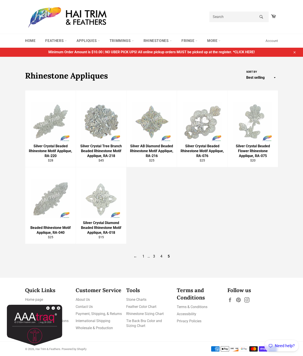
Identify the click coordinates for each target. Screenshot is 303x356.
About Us (83, 299)
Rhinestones (157, 41)
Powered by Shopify (74, 349)
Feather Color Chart (141, 307)
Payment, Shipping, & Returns (99, 314)
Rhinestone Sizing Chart (145, 314)
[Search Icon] (261, 17)
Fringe (188, 41)
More (212, 41)
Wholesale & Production (94, 328)
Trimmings (121, 41)
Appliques (87, 41)
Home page (34, 299)
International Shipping (93, 321)
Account (272, 41)
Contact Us (84, 307)
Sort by (251, 71)
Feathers (55, 41)
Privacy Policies (189, 321)
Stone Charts (136, 299)
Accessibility (186, 314)
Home (30, 41)
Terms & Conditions (192, 307)
